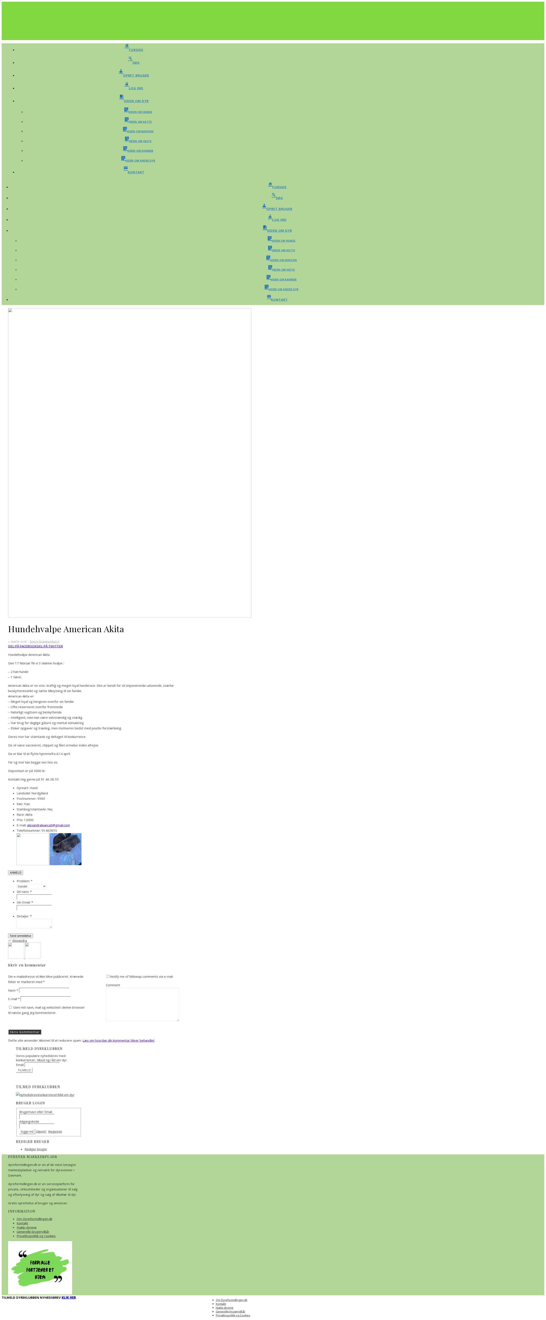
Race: (21, 814)
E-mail (14, 999)
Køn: (20, 804)
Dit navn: (24, 891)
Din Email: (25, 902)
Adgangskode (29, 1121)
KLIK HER (69, 1297)
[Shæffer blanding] (33, 957)
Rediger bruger (36, 1149)
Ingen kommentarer (45, 641)
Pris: (20, 820)
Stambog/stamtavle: (31, 809)
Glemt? (41, 1131)
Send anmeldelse (20, 935)
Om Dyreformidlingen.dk (34, 1219)
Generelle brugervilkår (33, 1231)
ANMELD (15, 872)
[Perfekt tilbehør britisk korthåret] (16, 957)
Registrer (55, 1131)
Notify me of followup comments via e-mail (141, 976)
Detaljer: (24, 916)
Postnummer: (26, 798)
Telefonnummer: (29, 830)
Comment (113, 985)
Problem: (24, 881)
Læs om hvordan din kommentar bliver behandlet (118, 1040)
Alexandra (19, 940)
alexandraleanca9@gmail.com (48, 825)
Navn (13, 990)
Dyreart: (23, 788)
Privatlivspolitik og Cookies (36, 1236)
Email (20, 1065)
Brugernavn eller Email (35, 1112)
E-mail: (21, 825)
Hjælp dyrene (27, 1227)
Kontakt (22, 1223)
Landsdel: (23, 793)
